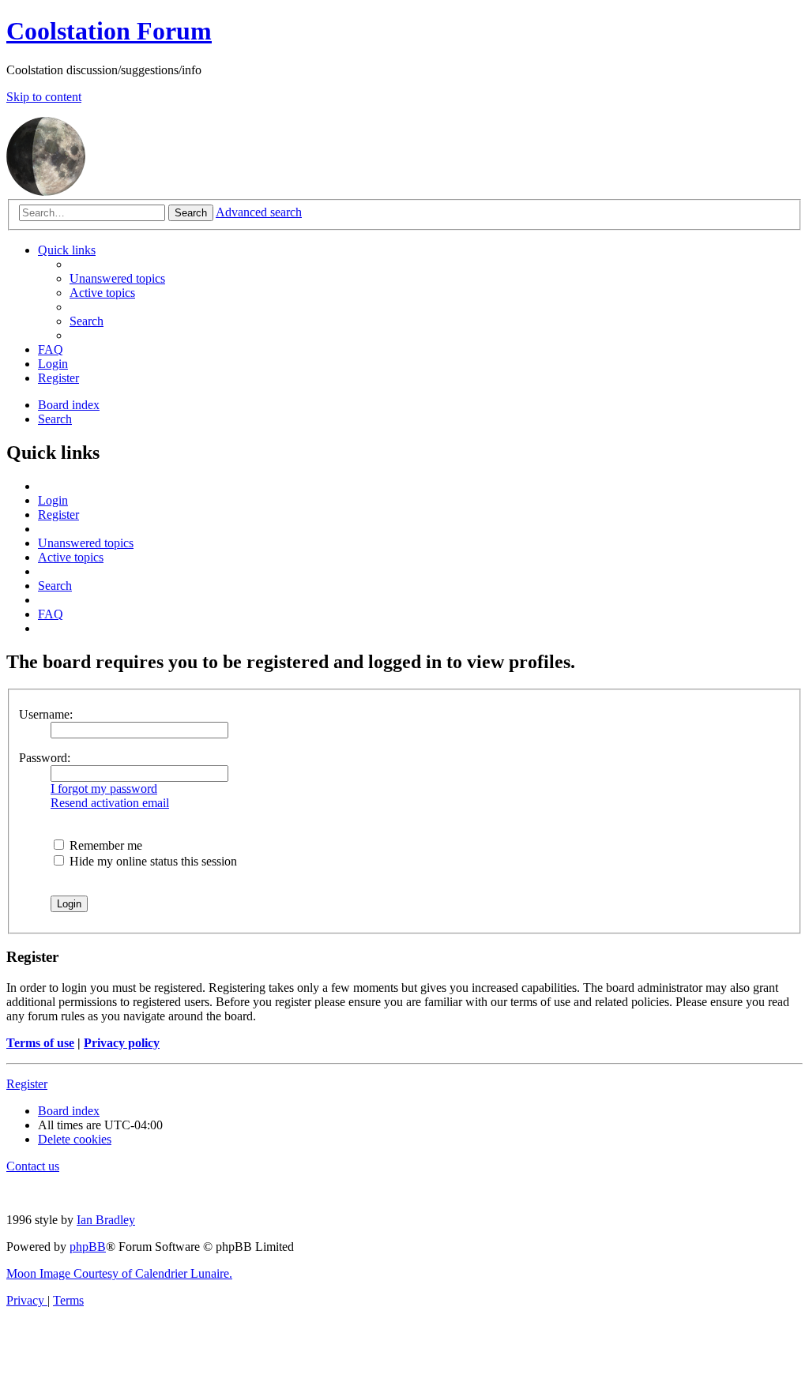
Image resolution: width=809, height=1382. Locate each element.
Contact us (32, 1166)
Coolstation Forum (109, 31)
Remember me (104, 845)
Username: (46, 714)
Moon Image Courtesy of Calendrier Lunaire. (119, 1273)
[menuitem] (117, 278)
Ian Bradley (106, 1219)
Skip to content (43, 96)
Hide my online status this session (151, 861)
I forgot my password (104, 788)
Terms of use (40, 1043)
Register (26, 1084)
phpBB (88, 1246)
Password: (44, 757)
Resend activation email (110, 802)
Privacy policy (122, 1043)
